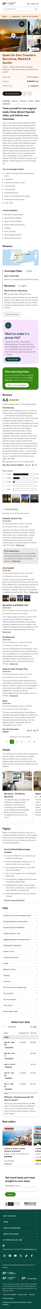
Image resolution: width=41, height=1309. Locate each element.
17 (29, 742)
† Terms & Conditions (10, 1294)
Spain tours (16, 16)
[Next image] (30, 1143)
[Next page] (34, 742)
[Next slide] (38, 797)
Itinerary (15, 101)
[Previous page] (7, 742)
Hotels (30, 101)
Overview (6, 101)
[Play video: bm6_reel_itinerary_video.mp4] (13, 35)
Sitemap (31, 1294)
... (9, 16)
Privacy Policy (22, 1294)
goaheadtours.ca (30, 1249)
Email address (12, 1186)
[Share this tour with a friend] (30, 93)
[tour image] (28, 20)
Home (4, 16)
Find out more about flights (14, 900)
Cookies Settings (8, 1298)
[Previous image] (25, 1143)
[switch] (29, 1129)
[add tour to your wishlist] (25, 93)
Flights (37, 101)
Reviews (23, 101)
